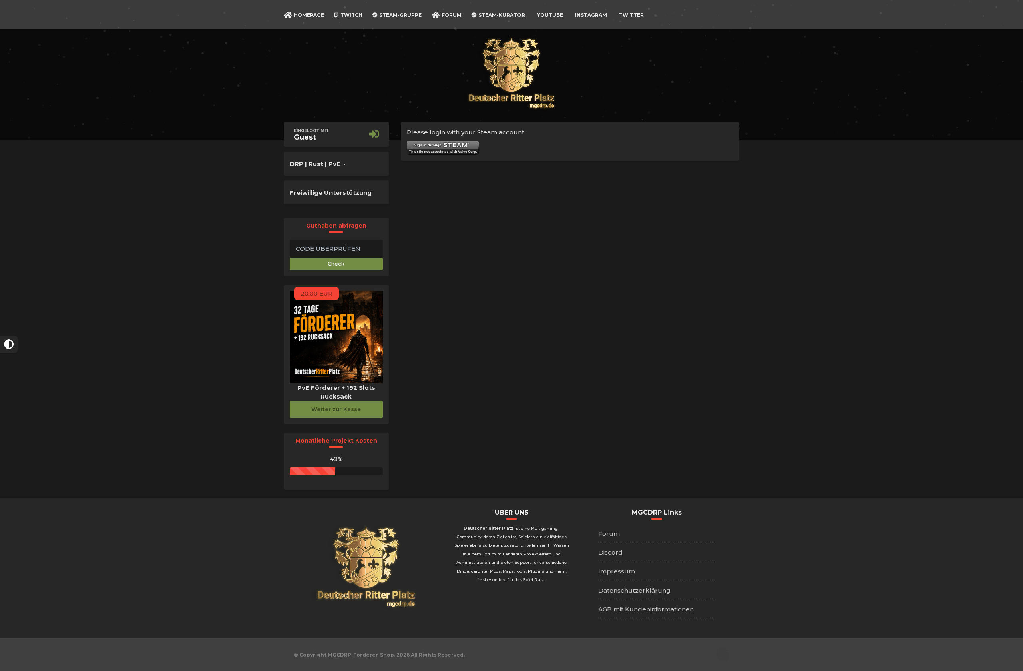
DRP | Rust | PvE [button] (316, 164)
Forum (609, 533)
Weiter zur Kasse (336, 409)
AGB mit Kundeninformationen (646, 609)
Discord (610, 552)
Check (336, 263)
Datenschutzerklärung (634, 590)
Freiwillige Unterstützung (331, 192)
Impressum (616, 571)
